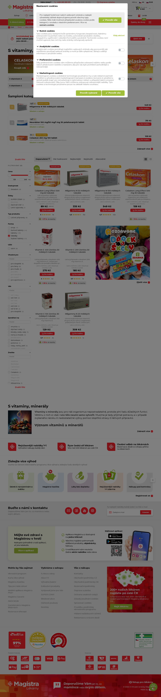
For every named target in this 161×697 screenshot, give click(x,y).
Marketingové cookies (51, 73)
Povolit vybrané (88, 93)
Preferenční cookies (49, 60)
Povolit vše (111, 20)
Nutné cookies (47, 31)
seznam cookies (47, 25)
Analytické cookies (49, 46)
